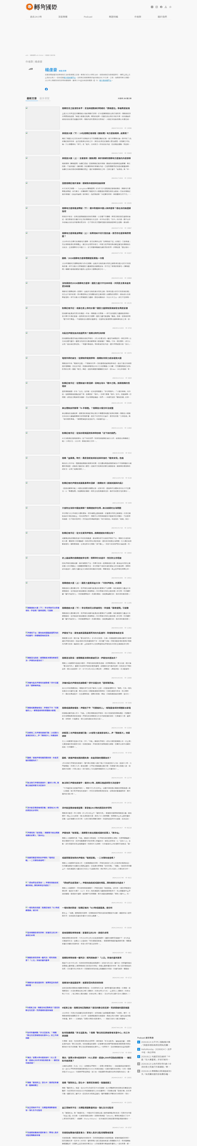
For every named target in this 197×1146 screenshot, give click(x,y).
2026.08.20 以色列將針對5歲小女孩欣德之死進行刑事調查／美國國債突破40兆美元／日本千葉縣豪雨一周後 (156, 1065)
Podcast (88, 16)
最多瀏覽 (44, 98)
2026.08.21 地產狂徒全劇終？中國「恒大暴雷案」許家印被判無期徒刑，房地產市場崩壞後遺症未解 (155, 1058)
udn (27, 55)
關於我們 (162, 16)
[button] (152, 7)
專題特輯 (113, 16)
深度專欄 (62, 16)
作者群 (137, 16)
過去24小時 (36, 16)
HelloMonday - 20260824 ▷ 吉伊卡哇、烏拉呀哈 (156, 1051)
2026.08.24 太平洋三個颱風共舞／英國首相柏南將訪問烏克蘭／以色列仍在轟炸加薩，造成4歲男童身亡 (156, 1043)
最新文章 (32, 98)
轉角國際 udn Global (37, 55)
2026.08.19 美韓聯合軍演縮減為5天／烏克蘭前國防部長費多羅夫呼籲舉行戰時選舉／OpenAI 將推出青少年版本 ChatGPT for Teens (156, 1072)
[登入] (166, 7)
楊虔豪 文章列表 (50, 55)
